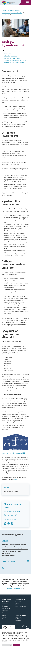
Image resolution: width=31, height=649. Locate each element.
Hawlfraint (18, 617)
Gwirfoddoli (5, 606)
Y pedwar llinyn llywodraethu (12, 58)
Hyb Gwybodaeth (20, 599)
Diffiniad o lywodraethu (10, 56)
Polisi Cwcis (18, 620)
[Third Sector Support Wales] (7, 2)
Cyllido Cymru (25, 626)
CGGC (27, 628)
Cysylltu (4, 615)
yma (28, 388)
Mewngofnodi (5, 619)
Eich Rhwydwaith (19, 605)
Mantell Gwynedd (6, 553)
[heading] (15, 541)
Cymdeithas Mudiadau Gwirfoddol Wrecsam (14, 544)
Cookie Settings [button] (7, 645)
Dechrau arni (7, 54)
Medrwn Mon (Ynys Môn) (8, 555)
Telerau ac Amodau (21, 615)
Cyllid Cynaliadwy (6, 608)
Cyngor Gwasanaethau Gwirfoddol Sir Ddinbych (15, 549)
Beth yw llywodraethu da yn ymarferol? (15, 60)
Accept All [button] (16, 645)
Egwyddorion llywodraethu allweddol (14, 62)
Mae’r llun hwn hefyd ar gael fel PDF (13, 453)
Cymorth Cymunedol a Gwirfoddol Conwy (13, 547)
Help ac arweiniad (13, 11)
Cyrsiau (17, 603)
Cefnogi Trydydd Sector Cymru (6, 600)
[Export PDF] (5, 523)
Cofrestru (4, 617)
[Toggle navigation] (27, 2)
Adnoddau (18, 601)
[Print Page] (12, 523)
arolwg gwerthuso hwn (15, 588)
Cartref (4, 11)
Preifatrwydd (19, 619)
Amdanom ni (5, 603)
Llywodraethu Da (6, 605)
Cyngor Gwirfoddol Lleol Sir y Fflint (11, 551)
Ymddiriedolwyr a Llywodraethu (12, 13)
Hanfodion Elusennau (21, 606)
